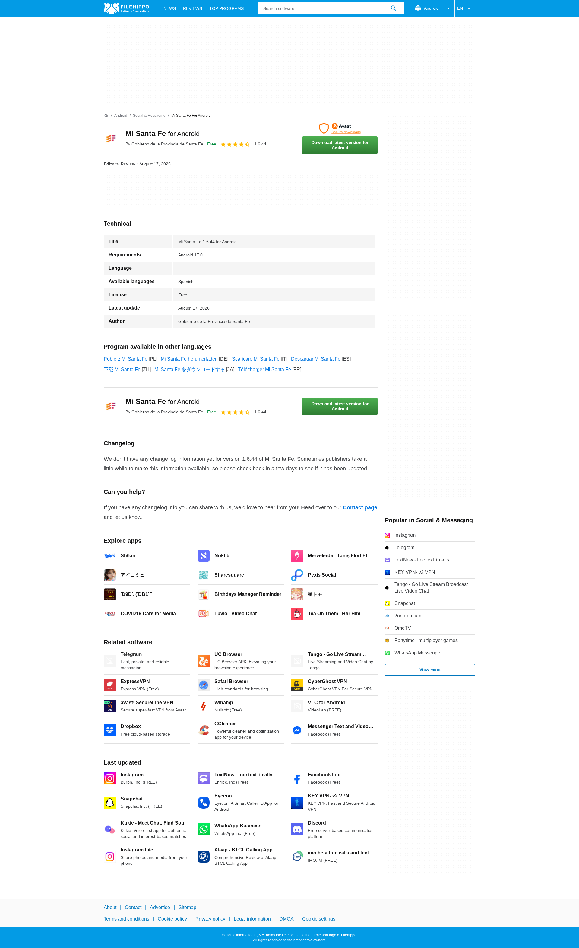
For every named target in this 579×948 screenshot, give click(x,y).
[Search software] (394, 8)
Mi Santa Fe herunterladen (189, 358)
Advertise (160, 907)
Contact (133, 907)
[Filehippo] (126, 8)
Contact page (360, 507)
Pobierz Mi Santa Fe (125, 358)
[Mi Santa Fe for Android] (111, 138)
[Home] (106, 115)
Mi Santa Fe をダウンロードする (189, 369)
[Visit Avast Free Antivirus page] (340, 128)
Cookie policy (172, 918)
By (164, 144)
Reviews (192, 8)
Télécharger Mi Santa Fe (264, 369)
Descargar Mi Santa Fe (315, 358)
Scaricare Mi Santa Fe (256, 358)
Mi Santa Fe (162, 133)
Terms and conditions (126, 918)
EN (460, 8)
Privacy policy (210, 918)
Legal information (252, 918)
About (110, 907)
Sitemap (187, 907)
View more (430, 669)
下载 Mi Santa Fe (122, 369)
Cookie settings (318, 918)
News (169, 8)
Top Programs (226, 8)
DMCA (286, 918)
